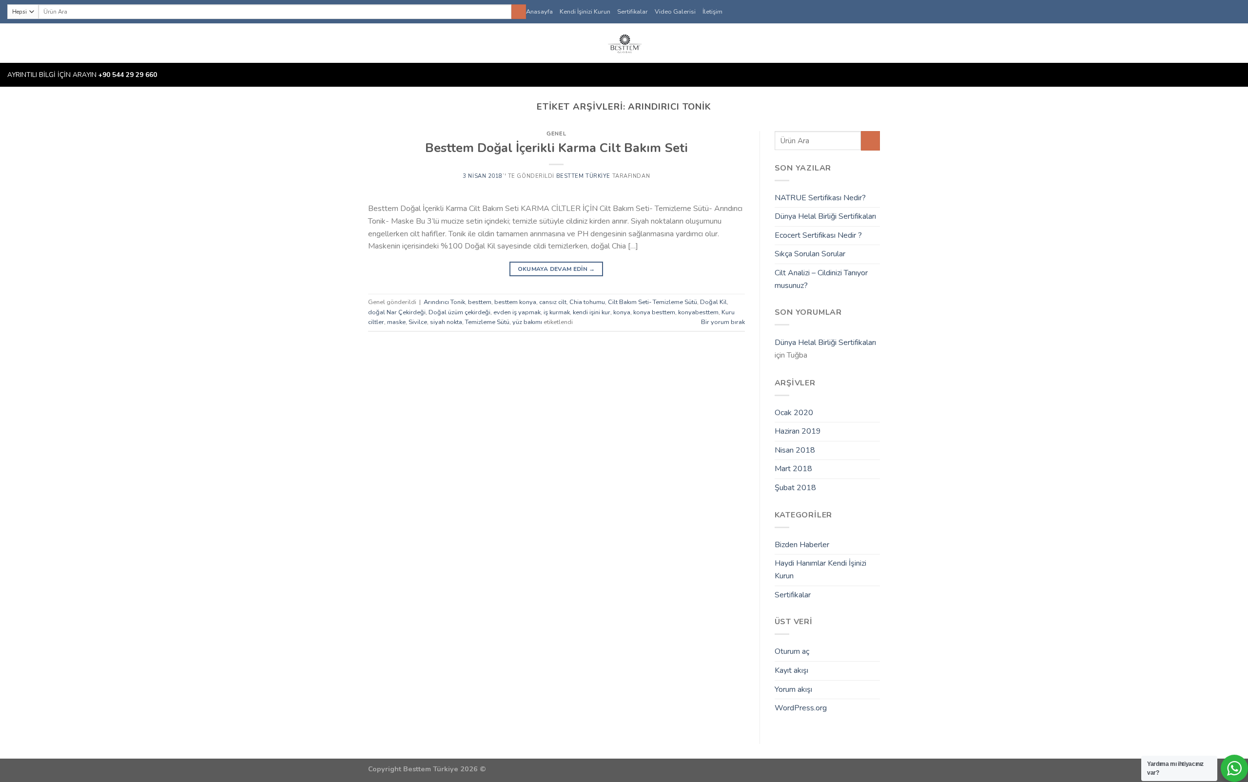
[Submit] (518, 11)
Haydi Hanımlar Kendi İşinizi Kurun (820, 569)
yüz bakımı (527, 322)
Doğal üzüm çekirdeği (459, 312)
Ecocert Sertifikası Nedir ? (818, 235)
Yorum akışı (793, 689)
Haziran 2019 (798, 431)
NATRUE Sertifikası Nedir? (820, 197)
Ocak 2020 (794, 412)
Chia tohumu (587, 302)
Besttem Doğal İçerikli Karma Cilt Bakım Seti (556, 147)
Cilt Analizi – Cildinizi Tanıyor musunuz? (821, 279)
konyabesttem (698, 312)
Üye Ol (1221, 43)
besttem (479, 302)
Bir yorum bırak (723, 322)
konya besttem (654, 312)
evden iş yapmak (517, 312)
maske (396, 322)
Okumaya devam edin (556, 269)
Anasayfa (539, 11)
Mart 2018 (793, 468)
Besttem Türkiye (583, 176)
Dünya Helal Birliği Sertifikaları (825, 216)
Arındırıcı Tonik (444, 302)
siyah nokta (446, 322)
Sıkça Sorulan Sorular (810, 253)
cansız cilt (552, 302)
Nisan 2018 (795, 450)
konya (621, 312)
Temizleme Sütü (487, 322)
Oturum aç (792, 651)
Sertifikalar (632, 11)
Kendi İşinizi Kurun (585, 11)
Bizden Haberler (802, 544)
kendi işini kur (591, 312)
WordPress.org (801, 708)
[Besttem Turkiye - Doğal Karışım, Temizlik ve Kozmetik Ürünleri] (624, 43)
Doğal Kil (713, 302)
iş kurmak (557, 312)
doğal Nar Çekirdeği (397, 312)
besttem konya (515, 302)
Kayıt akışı (791, 670)
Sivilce (418, 322)
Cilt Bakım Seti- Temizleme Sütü (652, 302)
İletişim (712, 11)
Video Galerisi (675, 11)
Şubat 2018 (795, 487)
